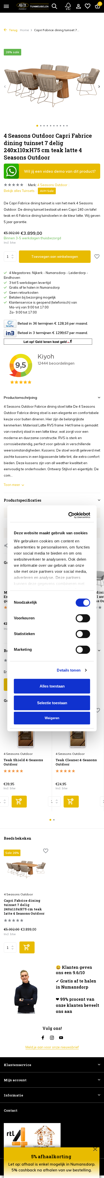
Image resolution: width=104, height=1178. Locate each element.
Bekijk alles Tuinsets (19, 191)
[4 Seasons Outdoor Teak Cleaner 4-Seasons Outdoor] (78, 729)
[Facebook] (43, 1038)
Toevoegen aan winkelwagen (54, 256)
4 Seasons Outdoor (52, 185)
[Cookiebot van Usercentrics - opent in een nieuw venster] (69, 486)
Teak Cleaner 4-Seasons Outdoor (76, 762)
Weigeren (52, 689)
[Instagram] (52, 1038)
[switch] (83, 589)
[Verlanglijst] (87, 6)
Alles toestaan (52, 657)
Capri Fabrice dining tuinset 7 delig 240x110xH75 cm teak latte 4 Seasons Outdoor (24, 907)
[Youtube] (61, 1038)
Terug (12, 30)
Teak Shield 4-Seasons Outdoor (23, 762)
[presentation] (5, 86)
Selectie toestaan (52, 673)
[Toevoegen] (19, 802)
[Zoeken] (54, 6)
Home (24, 30)
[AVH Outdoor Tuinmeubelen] (32, 6)
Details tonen (68, 641)
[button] (37, 126)
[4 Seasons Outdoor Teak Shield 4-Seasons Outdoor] (26, 729)
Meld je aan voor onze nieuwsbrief (52, 1047)
